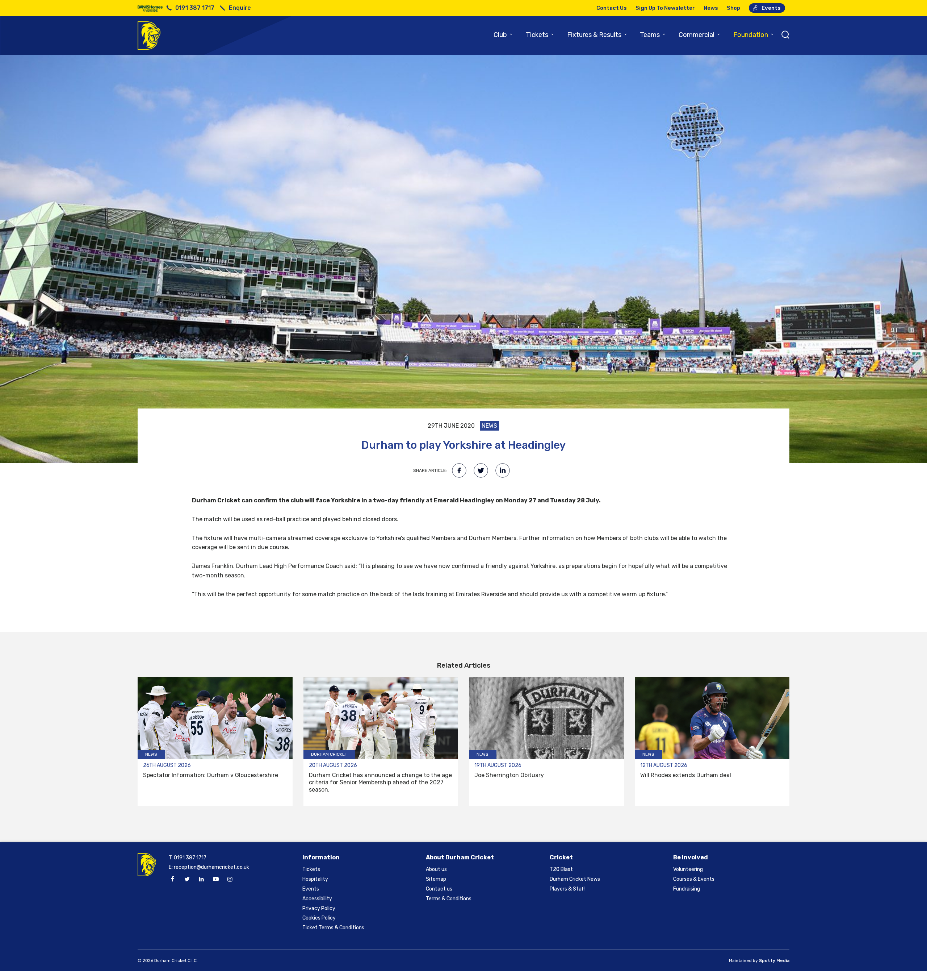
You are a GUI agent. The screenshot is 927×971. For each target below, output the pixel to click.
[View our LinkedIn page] (201, 879)
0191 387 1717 (194, 7)
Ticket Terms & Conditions (333, 928)
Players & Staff (567, 889)
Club (503, 35)
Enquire (240, 7)
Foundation (753, 35)
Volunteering (688, 869)
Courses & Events (693, 879)
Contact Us (611, 8)
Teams (653, 35)
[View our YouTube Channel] (215, 879)
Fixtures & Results (597, 35)
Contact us (439, 889)
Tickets (540, 35)
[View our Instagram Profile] (230, 879)
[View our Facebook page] (173, 879)
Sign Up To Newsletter (665, 8)
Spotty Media (774, 960)
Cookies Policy (319, 918)
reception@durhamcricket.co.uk (211, 867)
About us (436, 869)
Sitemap (436, 879)
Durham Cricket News (575, 879)
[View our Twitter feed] (187, 879)
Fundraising (686, 889)
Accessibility (317, 899)
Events (771, 8)
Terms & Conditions (448, 899)
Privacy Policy (318, 908)
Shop (733, 8)
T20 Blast (561, 869)
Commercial (700, 35)
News (711, 8)
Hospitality (315, 879)
